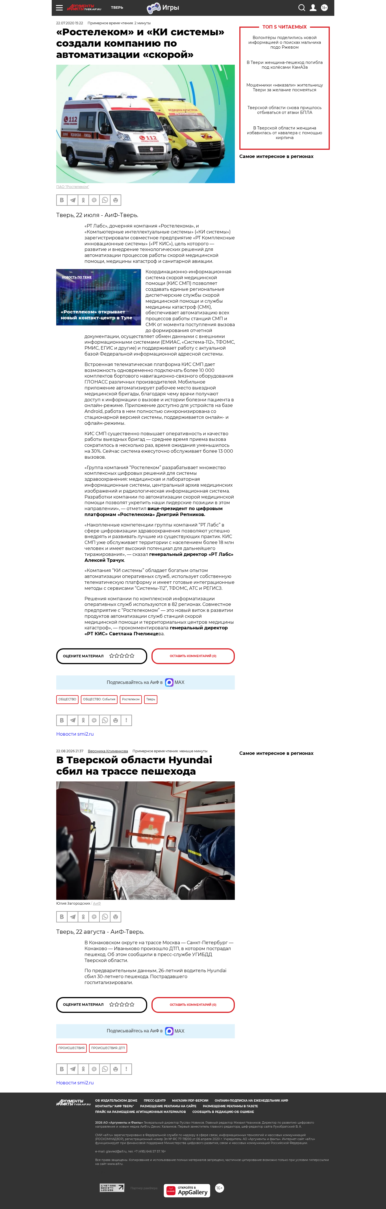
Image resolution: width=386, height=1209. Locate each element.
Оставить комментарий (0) (193, 656)
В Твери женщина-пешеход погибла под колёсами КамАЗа (285, 65)
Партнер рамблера (144, 1188)
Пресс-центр (155, 1100)
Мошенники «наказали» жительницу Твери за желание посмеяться (284, 87)
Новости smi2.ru (75, 734)
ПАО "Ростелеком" (72, 187)
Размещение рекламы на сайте (168, 1106)
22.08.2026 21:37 (69, 751)
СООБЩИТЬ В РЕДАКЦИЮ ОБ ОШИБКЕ (223, 1112)
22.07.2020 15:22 (69, 23)
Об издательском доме (116, 1100)
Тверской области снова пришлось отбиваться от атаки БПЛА (285, 110)
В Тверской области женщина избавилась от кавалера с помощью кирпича (284, 133)
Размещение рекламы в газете (230, 1106)
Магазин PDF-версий (190, 1100)
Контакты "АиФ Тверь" (114, 1106)
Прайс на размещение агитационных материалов (140, 1112)
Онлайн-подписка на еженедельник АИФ (251, 1100)
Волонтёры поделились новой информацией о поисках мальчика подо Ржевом (284, 42)
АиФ (97, 903)
